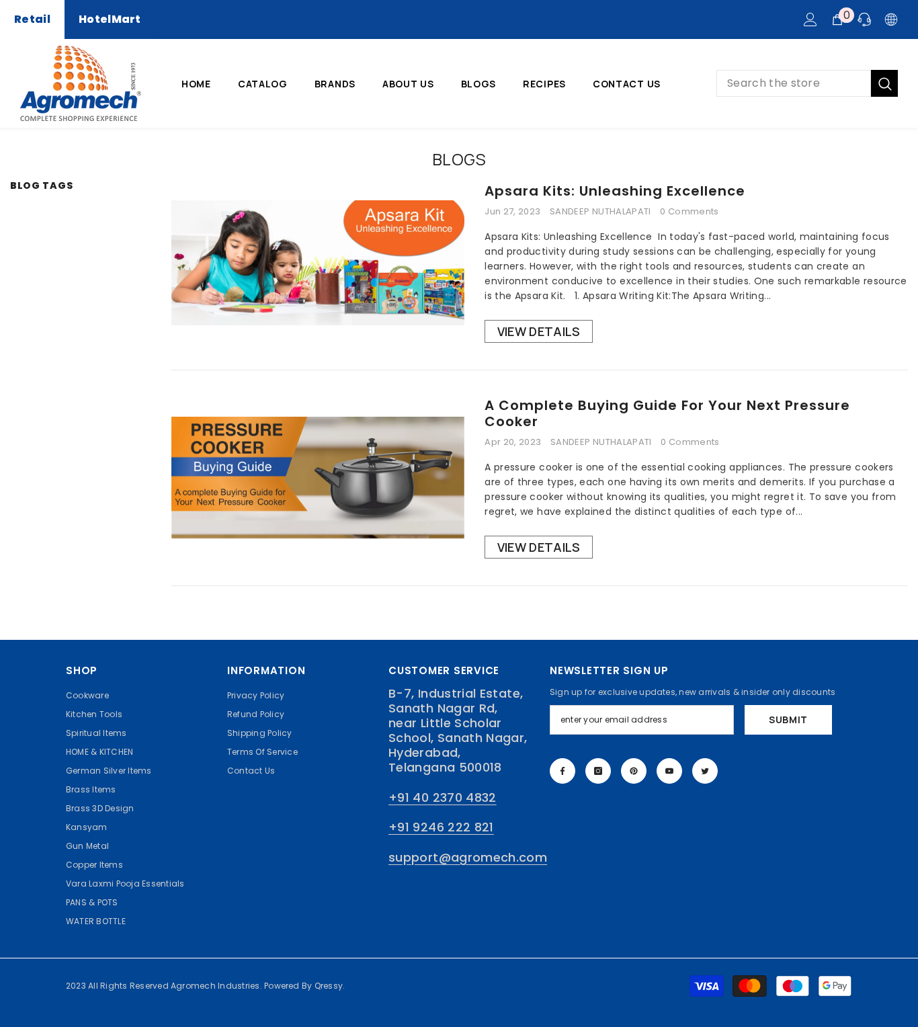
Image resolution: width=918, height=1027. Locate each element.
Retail (32, 19)
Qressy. (330, 985)
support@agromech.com (467, 857)
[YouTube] (669, 771)
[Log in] (810, 19)
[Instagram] (598, 771)
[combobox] (793, 83)
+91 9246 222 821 (441, 827)
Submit (788, 719)
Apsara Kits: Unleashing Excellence (615, 191)
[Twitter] (705, 771)
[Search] (807, 83)
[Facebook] (562, 771)
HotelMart (110, 19)
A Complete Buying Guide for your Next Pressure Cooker (667, 413)
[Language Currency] (891, 19)
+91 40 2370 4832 (442, 797)
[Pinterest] (633, 771)
